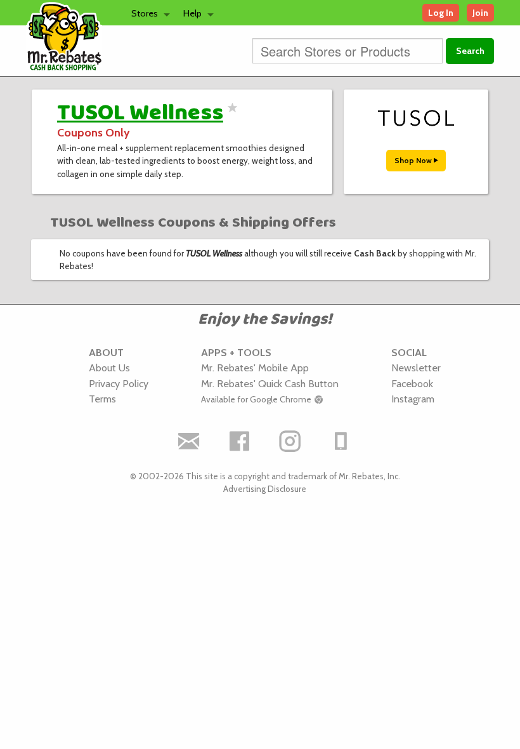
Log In (440, 12)
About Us (109, 367)
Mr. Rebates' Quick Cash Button (270, 383)
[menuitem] (147, 12)
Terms (102, 398)
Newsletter (416, 367)
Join (480, 12)
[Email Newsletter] (189, 441)
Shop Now (414, 160)
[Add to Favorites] (230, 116)
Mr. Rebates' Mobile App (255, 367)
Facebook (412, 383)
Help (192, 13)
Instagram (412, 398)
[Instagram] (290, 441)
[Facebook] (240, 441)
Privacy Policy (118, 383)
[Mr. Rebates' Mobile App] (341, 441)
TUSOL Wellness (140, 113)
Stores (144, 13)
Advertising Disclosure (264, 489)
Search (470, 50)
